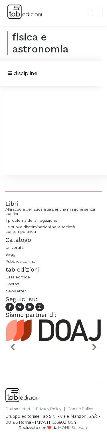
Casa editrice (17, 277)
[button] (12, 347)
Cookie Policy (80, 409)
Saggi (10, 254)
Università (14, 247)
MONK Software (73, 427)
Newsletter (15, 291)
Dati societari (17, 409)
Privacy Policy (48, 409)
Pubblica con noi (20, 261)
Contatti (13, 284)
